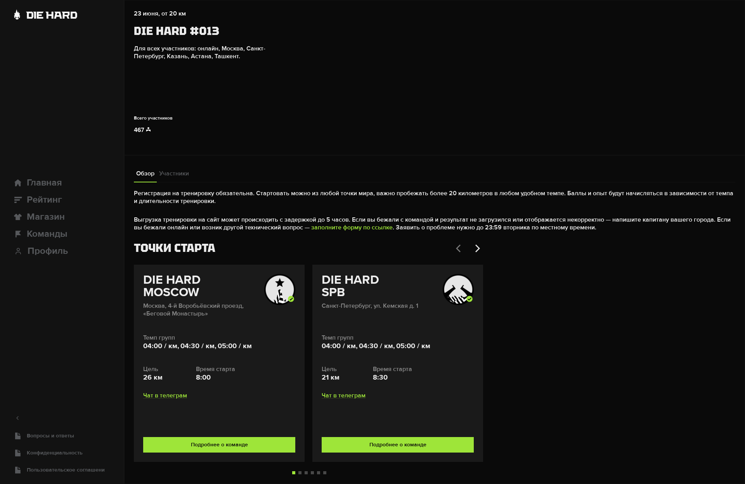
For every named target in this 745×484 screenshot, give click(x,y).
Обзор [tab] (145, 173)
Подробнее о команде (219, 444)
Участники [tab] (174, 173)
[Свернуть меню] (62, 418)
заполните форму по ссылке (352, 227)
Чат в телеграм (165, 395)
